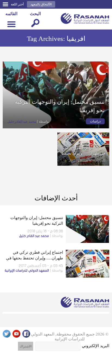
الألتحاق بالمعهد (41, 4)
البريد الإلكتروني (95, 346)
